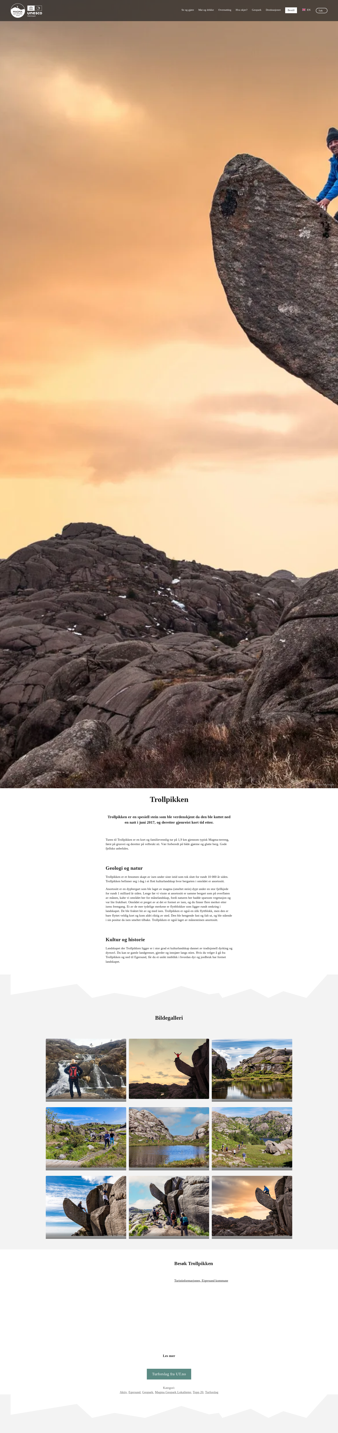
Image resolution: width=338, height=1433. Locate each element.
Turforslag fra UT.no (169, 1374)
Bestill (291, 10)
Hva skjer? (242, 9)
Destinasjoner (273, 9)
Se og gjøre (187, 9)
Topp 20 (198, 1392)
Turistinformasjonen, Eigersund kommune (201, 1280)
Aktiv (123, 1392)
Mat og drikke (206, 9)
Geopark (256, 9)
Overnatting (224, 9)
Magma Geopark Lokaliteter (173, 1392)
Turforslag (211, 1392)
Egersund (134, 1392)
